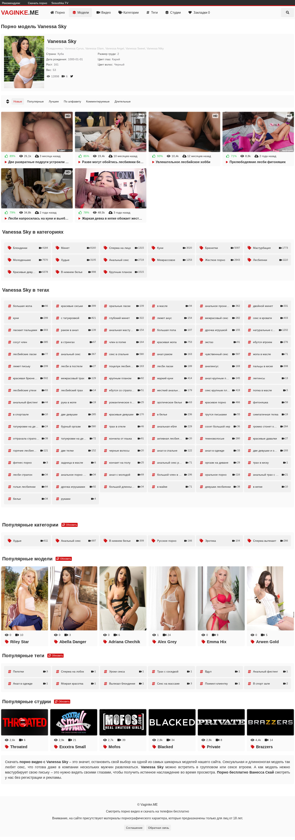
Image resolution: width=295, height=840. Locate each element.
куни (30, 318)
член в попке (126, 342)
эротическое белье (174, 402)
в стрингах (78, 342)
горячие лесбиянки (30, 450)
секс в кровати (270, 318)
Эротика (222, 540)
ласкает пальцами (30, 330)
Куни (174, 247)
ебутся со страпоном (126, 390)
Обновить (71, 524)
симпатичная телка (270, 414)
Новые (17, 101)
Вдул (222, 671)
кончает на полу (126, 462)
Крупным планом (126, 272)
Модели (83, 12)
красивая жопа (174, 342)
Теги (154, 12)
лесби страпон (30, 474)
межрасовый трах (78, 378)
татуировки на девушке (30, 426)
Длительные (123, 101)
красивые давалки (270, 438)
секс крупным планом (222, 390)
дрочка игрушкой (222, 330)
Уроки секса (126, 671)
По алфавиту (72, 101)
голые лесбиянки (30, 486)
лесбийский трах (78, 390)
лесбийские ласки (30, 354)
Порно (60, 12)
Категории (131, 12)
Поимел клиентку (222, 683)
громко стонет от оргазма (270, 426)
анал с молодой (126, 474)
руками (78, 498)
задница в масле (78, 462)
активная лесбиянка (174, 438)
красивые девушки (126, 414)
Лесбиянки (270, 260)
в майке (174, 486)
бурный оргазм (78, 426)
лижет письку (30, 366)
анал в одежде (222, 450)
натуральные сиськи (270, 330)
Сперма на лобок (78, 671)
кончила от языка (126, 438)
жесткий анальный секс (174, 390)
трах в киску (270, 462)
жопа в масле (270, 354)
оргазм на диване (222, 462)
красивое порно (222, 402)
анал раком (174, 354)
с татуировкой (78, 318)
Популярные (35, 101)
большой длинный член (126, 486)
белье (30, 498)
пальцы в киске (270, 366)
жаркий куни (174, 378)
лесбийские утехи (30, 390)
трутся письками (222, 414)
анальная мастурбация (126, 330)
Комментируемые (98, 101)
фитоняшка (270, 402)
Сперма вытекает (270, 540)
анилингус (222, 366)
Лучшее (54, 101)
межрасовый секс (222, 318)
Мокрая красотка (78, 683)
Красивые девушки (30, 272)
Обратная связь (158, 827)
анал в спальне (174, 450)
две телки (78, 450)
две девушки (78, 414)
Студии (175, 12)
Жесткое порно (222, 260)
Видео (106, 12)
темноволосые (222, 438)
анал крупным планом (222, 378)
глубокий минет (126, 318)
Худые (78, 260)
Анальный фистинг (270, 671)
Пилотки (30, 671)
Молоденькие (30, 260)
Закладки (201, 12)
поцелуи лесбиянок (126, 366)
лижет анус (174, 318)
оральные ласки (126, 306)
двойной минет (270, 306)
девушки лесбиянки (222, 486)
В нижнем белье (78, 272)
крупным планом (126, 378)
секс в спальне (126, 354)
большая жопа (30, 306)
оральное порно (222, 474)
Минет (78, 247)
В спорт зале (270, 683)
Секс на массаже (174, 683)
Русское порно (174, 540)
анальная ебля (174, 426)
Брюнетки (222, 247)
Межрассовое (174, 260)
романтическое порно (126, 402)
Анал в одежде (30, 683)
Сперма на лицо (126, 247)
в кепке (270, 486)
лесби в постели (78, 366)
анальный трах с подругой (270, 474)
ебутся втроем (270, 342)
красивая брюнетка (30, 378)
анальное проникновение (222, 306)
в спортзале (30, 414)
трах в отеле (126, 426)
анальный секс (78, 354)
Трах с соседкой (174, 671)
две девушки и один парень (271, 450)
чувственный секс (222, 354)
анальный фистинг (30, 402)
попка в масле (270, 390)
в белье (174, 414)
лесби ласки (174, 366)
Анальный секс (126, 260)
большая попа (174, 330)
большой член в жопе (174, 474)
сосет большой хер (222, 426)
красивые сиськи (78, 306)
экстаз (222, 342)
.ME (20, 12)
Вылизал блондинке (126, 683)
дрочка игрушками (78, 486)
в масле (174, 306)
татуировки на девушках (78, 438)
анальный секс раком (174, 462)
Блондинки (30, 247)
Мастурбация (270, 247)
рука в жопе (78, 402)
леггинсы (270, 378)
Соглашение (134, 827)
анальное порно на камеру (79, 474)
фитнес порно (30, 462)
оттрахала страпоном (30, 438)
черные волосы (126, 450)
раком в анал (78, 330)
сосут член (30, 342)
